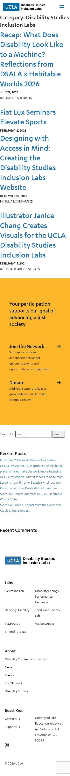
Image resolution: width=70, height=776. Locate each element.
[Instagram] (7, 745)
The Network (14, 683)
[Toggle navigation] (62, 8)
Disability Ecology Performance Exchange (47, 596)
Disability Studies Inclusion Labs (26, 659)
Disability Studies (16, 691)
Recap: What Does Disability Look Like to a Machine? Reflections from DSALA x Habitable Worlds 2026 (31, 493)
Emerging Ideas (15, 632)
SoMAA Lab (12, 624)
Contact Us (12, 719)
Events (9, 675)
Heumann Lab (14, 591)
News (8, 667)
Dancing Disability (17, 610)
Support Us (12, 727)
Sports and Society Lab (47, 613)
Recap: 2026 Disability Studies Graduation (28, 460)
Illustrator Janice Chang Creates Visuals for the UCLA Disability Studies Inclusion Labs (33, 235)
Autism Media (44, 624)
